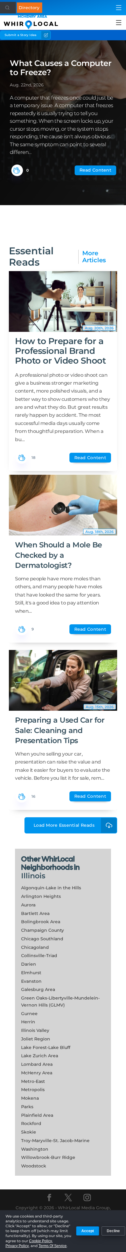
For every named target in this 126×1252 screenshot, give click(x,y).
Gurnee (29, 1013)
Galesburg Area (38, 989)
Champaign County (42, 930)
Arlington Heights (41, 896)
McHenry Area (36, 1073)
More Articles (94, 257)
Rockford (31, 1123)
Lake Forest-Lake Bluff (45, 1047)
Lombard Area (37, 1064)
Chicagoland (35, 947)
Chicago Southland (42, 939)
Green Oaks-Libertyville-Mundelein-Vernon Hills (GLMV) (60, 1001)
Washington (34, 1149)
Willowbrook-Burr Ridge (48, 1157)
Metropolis (33, 1089)
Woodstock (33, 1166)
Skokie (28, 1132)
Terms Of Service (53, 1246)
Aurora (28, 905)
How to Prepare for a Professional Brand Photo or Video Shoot (60, 351)
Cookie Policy (40, 1241)
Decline (113, 1231)
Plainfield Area (37, 1115)
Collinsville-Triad (39, 955)
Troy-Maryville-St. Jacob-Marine (55, 1140)
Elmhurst (31, 972)
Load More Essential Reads (64, 825)
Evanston (31, 981)
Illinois (33, 875)
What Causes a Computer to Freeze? (60, 67)
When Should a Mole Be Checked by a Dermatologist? (58, 555)
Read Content (95, 170)
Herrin (28, 1022)
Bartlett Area (35, 913)
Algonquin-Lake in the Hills (51, 888)
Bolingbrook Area (40, 921)
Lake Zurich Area (39, 1055)
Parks (27, 1106)
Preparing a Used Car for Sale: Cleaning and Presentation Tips (59, 730)
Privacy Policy (17, 1246)
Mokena (30, 1098)
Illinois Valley (35, 1030)
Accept (87, 1231)
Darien (28, 964)
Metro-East (33, 1081)
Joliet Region (35, 1039)
